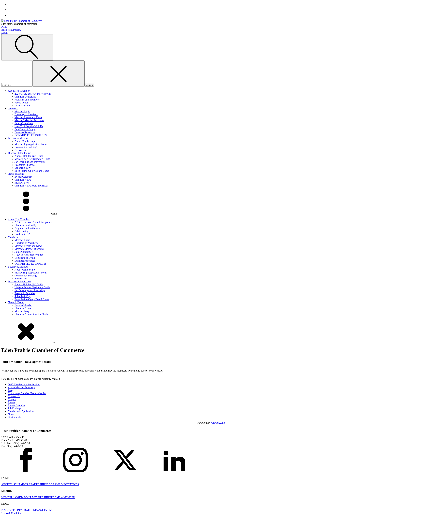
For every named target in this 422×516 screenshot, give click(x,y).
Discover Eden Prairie (19, 153)
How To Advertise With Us (29, 126)
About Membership (25, 141)
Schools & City (22, 167)
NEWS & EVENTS (43, 510)
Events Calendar (23, 176)
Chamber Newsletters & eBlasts (31, 185)
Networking (21, 150)
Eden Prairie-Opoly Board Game (32, 170)
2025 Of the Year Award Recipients (33, 93)
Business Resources (25, 132)
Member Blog (22, 182)
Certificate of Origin (25, 129)
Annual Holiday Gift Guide (29, 156)
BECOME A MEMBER (62, 497)
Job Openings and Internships (30, 161)
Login (4, 32)
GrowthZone (218, 422)
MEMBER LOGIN (11, 497)
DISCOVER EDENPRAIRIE (17, 510)
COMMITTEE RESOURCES (31, 135)
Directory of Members (26, 114)
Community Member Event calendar (27, 393)
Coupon (12, 399)
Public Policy (21, 102)
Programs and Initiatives (27, 99)
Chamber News (23, 179)
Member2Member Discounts (29, 120)
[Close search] (58, 73)
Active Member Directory (21, 387)
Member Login (22, 111)
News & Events (16, 173)
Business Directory (11, 29)
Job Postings (14, 408)
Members (13, 108)
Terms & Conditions (11, 513)
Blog (10, 390)
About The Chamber (19, 90)
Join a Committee (24, 123)
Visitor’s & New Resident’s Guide (32, 159)
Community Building (26, 147)
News (11, 414)
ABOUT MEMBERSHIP (35, 497)
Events (11, 402)
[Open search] (27, 47)
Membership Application (21, 411)
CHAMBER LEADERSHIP (30, 484)
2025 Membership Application (24, 384)
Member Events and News (28, 117)
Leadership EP (22, 105)
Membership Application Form (30, 144)
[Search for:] (16, 84)
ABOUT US (8, 484)
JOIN (4, 26)
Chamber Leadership (25, 96)
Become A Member (18, 138)
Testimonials (14, 417)
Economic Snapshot (25, 164)
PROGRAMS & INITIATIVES (62, 484)
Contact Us (14, 396)
